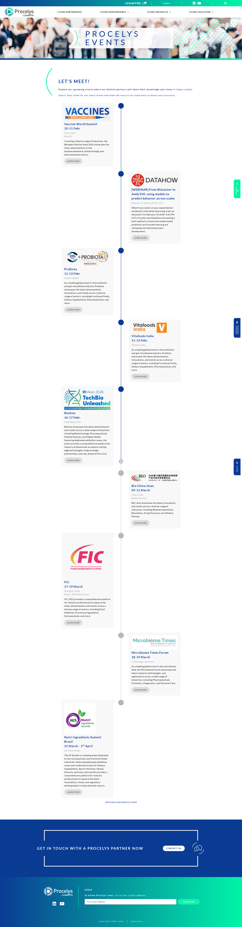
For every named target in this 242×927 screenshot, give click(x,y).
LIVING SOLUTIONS (200, 12)
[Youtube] (199, 3)
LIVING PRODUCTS (157, 12)
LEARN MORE (73, 161)
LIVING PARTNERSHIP (70, 12)
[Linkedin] (194, 3)
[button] (225, 3)
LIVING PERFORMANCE (113, 12)
